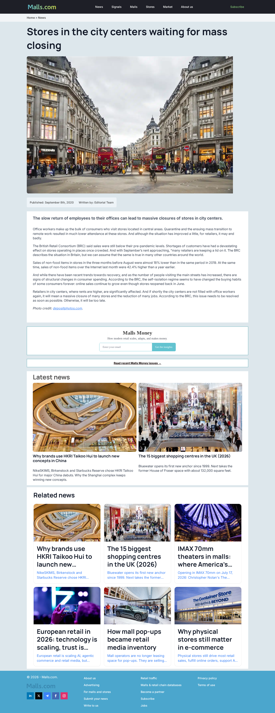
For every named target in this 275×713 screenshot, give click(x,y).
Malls (134, 6)
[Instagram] (64, 695)
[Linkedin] (30, 695)
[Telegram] (47, 695)
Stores (150, 6)
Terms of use (206, 685)
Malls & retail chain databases (161, 685)
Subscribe (237, 6)
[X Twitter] (38, 695)
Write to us (91, 705)
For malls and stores (97, 691)
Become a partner (152, 691)
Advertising (91, 685)
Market (168, 6)
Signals (117, 6)
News (99, 6)
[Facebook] (55, 695)
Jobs (144, 705)
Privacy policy (207, 678)
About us (187, 6)
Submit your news (96, 698)
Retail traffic (149, 678)
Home (31, 17)
